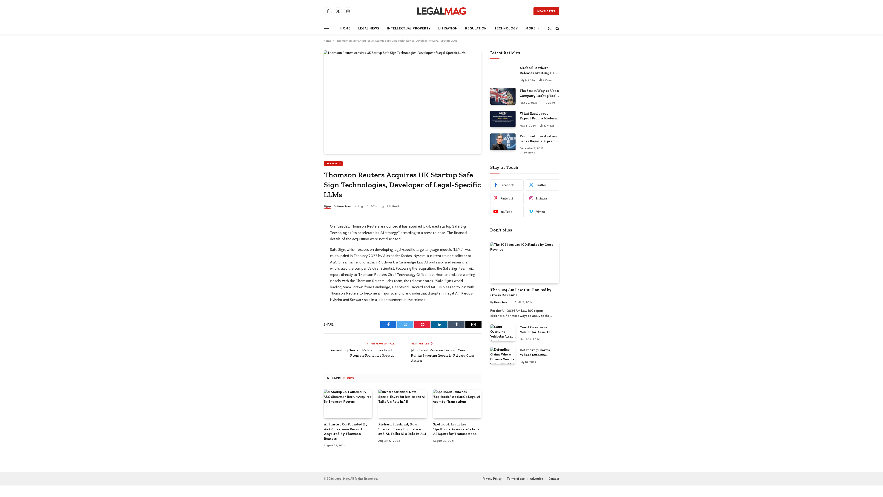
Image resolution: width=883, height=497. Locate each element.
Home (345, 28)
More (530, 28)
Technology (506, 28)
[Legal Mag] (441, 11)
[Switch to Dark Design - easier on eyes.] (550, 28)
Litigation (447, 28)
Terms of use (516, 478)
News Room (345, 206)
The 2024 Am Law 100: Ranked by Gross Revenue (520, 292)
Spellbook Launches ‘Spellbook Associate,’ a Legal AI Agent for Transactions (457, 429)
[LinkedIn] (307, 257)
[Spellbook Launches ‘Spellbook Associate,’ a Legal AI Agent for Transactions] (457, 404)
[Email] (307, 286)
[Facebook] (307, 238)
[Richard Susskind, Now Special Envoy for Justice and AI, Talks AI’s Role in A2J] (402, 404)
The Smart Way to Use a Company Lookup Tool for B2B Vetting (539, 93)
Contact (553, 478)
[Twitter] (307, 247)
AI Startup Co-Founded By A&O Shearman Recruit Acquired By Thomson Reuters (346, 431)
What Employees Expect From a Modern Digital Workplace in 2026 (538, 116)
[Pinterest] (307, 267)
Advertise (536, 478)
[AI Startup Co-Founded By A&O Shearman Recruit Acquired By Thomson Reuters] (348, 404)
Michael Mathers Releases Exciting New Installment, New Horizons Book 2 (539, 70)
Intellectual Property (409, 28)
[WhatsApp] (307, 276)
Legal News (368, 28)
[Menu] (326, 28)
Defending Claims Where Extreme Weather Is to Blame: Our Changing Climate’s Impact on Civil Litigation (537, 353)
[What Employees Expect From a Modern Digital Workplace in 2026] (503, 119)
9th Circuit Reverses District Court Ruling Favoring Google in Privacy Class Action (443, 355)
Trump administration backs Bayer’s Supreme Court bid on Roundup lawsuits (538, 139)
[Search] (557, 28)
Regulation (476, 28)
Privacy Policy (492, 478)
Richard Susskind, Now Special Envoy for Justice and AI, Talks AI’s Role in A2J (402, 429)
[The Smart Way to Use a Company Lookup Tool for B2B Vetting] (503, 96)
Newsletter (546, 11)
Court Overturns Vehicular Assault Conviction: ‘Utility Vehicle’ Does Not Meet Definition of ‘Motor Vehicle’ (539, 330)
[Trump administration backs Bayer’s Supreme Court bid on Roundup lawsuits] (503, 141)
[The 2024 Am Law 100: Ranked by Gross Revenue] (524, 262)
